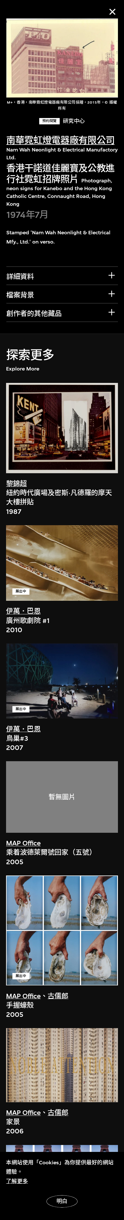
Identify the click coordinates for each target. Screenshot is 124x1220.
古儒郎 (58, 996)
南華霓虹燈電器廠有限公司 (60, 140)
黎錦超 (16, 484)
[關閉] (112, 11)
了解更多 (17, 1181)
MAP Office (23, 843)
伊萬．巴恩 (23, 611)
